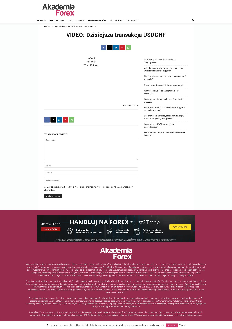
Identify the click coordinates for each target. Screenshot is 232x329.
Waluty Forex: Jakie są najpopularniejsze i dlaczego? (162, 92)
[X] (110, 47)
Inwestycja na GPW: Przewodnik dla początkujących (159, 125)
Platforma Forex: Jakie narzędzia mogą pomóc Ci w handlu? (165, 77)
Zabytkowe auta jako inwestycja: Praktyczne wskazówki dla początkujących (163, 69)
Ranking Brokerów (97, 20)
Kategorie (131, 20)
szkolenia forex (56, 20)
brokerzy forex (75, 20)
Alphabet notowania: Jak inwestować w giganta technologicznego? (164, 108)
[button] (193, 20)
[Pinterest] (122, 47)
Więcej (182, 325)
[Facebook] (103, 47)
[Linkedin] (116, 47)
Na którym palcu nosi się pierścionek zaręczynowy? (159, 61)
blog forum (48, 26)
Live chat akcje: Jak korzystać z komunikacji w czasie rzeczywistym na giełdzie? (164, 117)
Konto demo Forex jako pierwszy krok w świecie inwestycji (164, 133)
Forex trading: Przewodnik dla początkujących (164, 85)
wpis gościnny (60, 26)
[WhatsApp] (128, 47)
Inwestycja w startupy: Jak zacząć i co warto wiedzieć (163, 100)
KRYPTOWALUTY (116, 20)
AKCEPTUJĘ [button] (172, 325)
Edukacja (41, 20)
